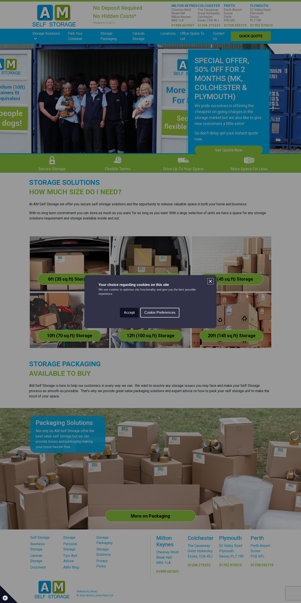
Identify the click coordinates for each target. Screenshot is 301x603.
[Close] (210, 281)
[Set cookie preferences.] (9, 594)
